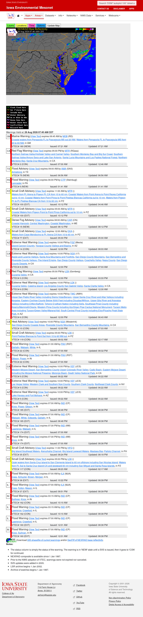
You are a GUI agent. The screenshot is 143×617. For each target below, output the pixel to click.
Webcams (114, 15)
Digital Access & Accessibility (121, 604)
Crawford (27, 510)
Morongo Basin (59, 373)
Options (41, 25)
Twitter (79, 590)
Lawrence (17, 428)
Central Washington (39, 223)
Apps (27, 15)
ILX (62, 473)
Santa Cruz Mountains (37, 160)
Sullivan (16, 499)
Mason (28, 488)
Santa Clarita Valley (94, 285)
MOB (65, 136)
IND (63, 403)
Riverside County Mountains (60, 325)
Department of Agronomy (13, 596)
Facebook (80, 585)
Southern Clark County (82, 384)
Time (31, 25)
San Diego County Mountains (90, 256)
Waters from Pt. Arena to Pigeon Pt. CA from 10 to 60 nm (39, 194)
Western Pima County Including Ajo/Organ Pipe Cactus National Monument (74, 307)
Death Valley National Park (81, 373)
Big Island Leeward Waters (75, 451)
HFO (70, 447)
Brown (31, 476)
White (32, 347)
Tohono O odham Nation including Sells (64, 303)
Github (79, 596)
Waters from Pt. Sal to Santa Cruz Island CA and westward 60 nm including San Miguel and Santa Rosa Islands (69, 464)
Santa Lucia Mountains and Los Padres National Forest (90, 157)
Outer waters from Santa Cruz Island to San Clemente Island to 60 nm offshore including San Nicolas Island (65, 462)
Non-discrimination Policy (120, 597)
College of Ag (8, 593)
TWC (72, 293)
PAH (63, 344)
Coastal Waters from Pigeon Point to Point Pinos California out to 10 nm (47, 212)
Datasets (49, 15)
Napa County (108, 260)
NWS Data (85, 15)
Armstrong (17, 172)
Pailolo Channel (112, 451)
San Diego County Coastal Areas (28, 325)
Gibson (15, 358)
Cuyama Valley (19, 274)
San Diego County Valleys (70, 260)
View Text (35, 136)
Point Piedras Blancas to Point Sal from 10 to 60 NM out (39, 336)
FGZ (72, 242)
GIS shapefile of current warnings (43, 540)
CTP (63, 179)
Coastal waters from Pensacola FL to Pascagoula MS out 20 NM (43, 139)
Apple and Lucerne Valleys (25, 256)
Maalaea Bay (96, 451)
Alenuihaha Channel (51, 451)
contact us (103, 8)
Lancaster (16, 183)
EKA (70, 231)
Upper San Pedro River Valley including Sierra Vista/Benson (42, 297)
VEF (72, 366)
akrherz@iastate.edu (47, 595)
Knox (14, 406)
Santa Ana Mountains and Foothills (57, 256)
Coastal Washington (61, 223)
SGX (72, 253)
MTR (67, 150)
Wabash (25, 347)
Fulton (21, 488)
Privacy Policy (115, 601)
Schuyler (22, 476)
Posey (23, 358)
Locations (21, 25)
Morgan (39, 476)
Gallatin (15, 347)
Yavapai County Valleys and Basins (53, 245)
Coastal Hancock (20, 223)
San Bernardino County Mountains (92, 325)
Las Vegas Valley (20, 384)
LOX (67, 271)
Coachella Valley (92, 260)
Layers (10, 25)
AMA (63, 168)
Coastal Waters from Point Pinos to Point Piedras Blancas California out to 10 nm (65, 197)
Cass (14, 476)
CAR (69, 220)
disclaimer (119, 8)
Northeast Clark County (106, 384)
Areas (38, 15)
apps (131, 8)
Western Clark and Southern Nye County (50, 384)
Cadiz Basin (96, 369)
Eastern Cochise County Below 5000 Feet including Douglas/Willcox (55, 300)
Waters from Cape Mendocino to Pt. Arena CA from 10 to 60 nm (43, 234)
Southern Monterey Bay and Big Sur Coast (92, 154)
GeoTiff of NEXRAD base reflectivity (85, 540)
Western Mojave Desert (23, 369)
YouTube (80, 602)
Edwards (32, 417)
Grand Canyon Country (23, 245)
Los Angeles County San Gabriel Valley (63, 285)
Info (60, 15)
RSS (78, 608)
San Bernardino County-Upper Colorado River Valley (62, 369)
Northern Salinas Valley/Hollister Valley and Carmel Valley (40, 154)
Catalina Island (35, 285)
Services (100, 15)
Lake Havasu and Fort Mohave (27, 395)
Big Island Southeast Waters (26, 451)
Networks (71, 15)
